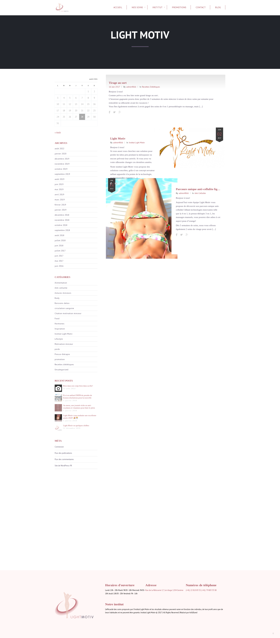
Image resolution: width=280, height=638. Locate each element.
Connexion (59, 447)
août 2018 (59, 235)
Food (57, 318)
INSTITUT (157, 7)
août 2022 (59, 148)
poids (57, 349)
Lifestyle (59, 339)
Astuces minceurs (63, 293)
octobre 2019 (61, 169)
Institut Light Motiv (63, 334)
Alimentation (61, 283)
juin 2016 (59, 266)
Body (57, 298)
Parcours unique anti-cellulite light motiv (202, 189)
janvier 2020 (60, 153)
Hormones (59, 323)
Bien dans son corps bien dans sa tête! (78, 386)
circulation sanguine (64, 308)
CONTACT (201, 7)
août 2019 (59, 179)
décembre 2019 (62, 159)
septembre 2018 (62, 230)
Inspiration (60, 329)
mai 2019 (59, 189)
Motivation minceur (64, 344)
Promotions (179, 7)
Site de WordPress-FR (63, 465)
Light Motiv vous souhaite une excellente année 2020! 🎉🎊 (79, 416)
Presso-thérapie (62, 354)
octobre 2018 (61, 225)
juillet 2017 (60, 250)
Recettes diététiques (64, 364)
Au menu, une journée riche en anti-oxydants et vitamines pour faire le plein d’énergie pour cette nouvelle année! (79, 406)
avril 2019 (59, 194)
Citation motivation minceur (68, 313)
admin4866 (131, 86)
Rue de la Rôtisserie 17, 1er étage (158, 590)
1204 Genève (178, 590)
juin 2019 (59, 184)
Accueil (117, 7)
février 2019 (60, 205)
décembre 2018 (62, 215)
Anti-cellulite (61, 288)
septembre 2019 (62, 174)
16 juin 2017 (114, 86)
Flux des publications (63, 453)
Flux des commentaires (64, 459)
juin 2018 (59, 245)
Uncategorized (61, 369)
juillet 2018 (60, 240)
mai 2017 (59, 261)
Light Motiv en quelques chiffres (76, 425)
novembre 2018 (62, 220)
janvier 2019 (60, 210)
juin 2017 (59, 256)
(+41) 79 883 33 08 (209, 590)
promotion (60, 359)
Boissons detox (62, 303)
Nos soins (137, 7)
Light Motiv (117, 138)
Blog (218, 7)
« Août (58, 132)
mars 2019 (60, 199)
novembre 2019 (62, 164)
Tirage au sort (118, 82)
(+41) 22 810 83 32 (193, 590)
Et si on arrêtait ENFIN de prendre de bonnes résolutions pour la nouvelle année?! (77, 396)
